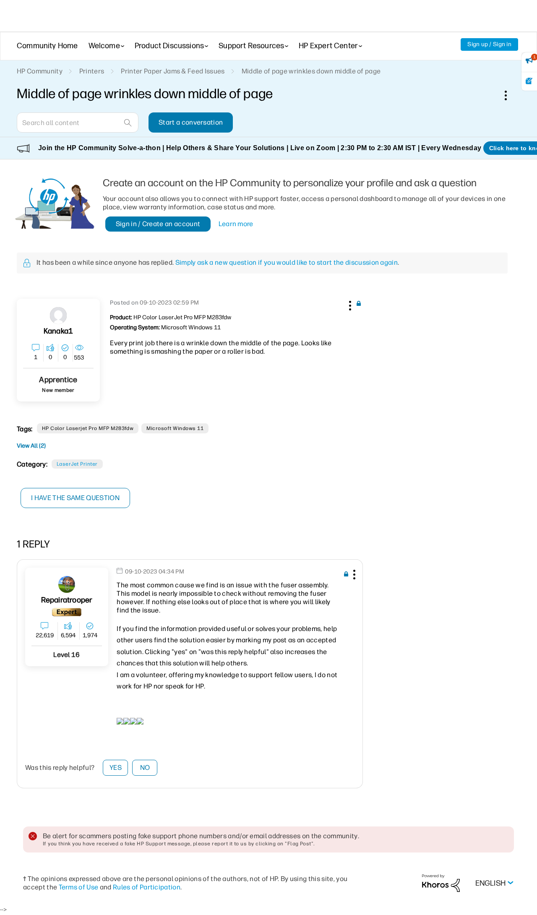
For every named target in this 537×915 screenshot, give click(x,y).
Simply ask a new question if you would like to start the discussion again (286, 262)
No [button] (145, 768)
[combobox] (77, 122)
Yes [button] (115, 768)
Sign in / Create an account (158, 224)
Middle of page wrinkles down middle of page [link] (311, 71)
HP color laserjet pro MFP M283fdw (88, 428)
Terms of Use (79, 887)
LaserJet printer (77, 464)
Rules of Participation (146, 887)
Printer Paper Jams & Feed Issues (172, 71)
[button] (349, 304)
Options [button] (510, 95)
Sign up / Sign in (489, 44)
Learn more (236, 224)
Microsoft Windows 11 (174, 428)
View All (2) (31, 445)
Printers (91, 71)
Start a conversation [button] (191, 122)
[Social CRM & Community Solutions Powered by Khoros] (441, 882)
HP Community (40, 71)
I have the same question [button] (75, 498)
